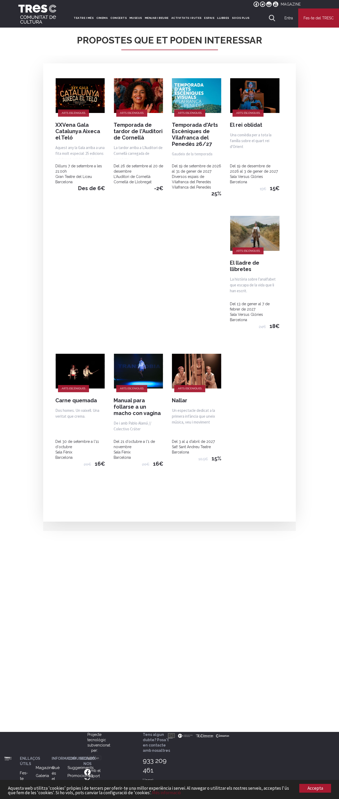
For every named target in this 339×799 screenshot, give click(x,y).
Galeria (42, 775)
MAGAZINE (291, 4)
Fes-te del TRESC (319, 18)
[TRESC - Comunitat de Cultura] (37, 14)
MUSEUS (136, 17)
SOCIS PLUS (241, 17)
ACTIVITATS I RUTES (186, 17)
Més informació (166, 793)
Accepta (315, 788)
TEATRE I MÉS (84, 17)
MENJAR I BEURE (157, 17)
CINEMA (102, 17)
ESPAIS (209, 17)
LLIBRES (223, 17)
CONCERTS (118, 17)
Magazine (45, 767)
